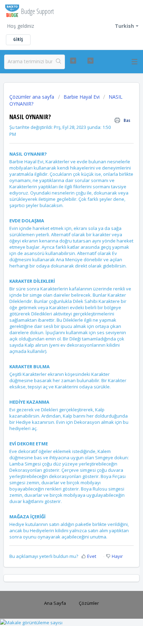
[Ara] (58, 62)
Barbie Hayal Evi (82, 96)
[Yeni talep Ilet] (73, 60)
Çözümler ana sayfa (32, 96)
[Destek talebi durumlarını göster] (90, 60)
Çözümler (89, 603)
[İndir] (58, 313)
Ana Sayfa (55, 603)
